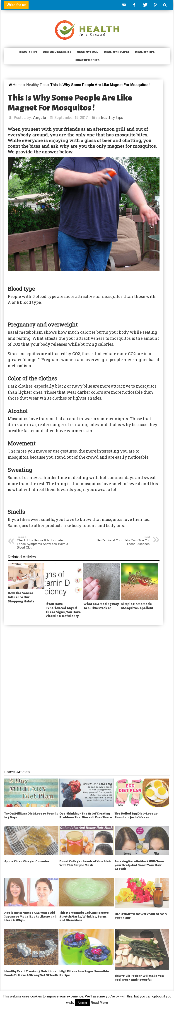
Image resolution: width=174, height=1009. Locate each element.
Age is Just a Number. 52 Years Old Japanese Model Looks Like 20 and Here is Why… (30, 916)
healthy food (88, 51)
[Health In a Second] (87, 29)
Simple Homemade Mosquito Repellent (137, 606)
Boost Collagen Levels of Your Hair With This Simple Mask (85, 863)
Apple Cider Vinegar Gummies (26, 861)
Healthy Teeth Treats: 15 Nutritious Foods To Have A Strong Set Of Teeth (31, 973)
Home (17, 85)
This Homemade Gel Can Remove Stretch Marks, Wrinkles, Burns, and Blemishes (84, 916)
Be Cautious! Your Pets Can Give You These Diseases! (123, 541)
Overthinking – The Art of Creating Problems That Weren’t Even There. (86, 815)
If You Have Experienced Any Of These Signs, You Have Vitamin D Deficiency (63, 610)
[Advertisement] (87, 695)
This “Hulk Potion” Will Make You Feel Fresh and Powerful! (139, 977)
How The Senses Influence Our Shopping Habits (21, 597)
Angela (39, 117)
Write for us (16, 5)
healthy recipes (117, 51)
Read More (99, 1002)
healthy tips (145, 51)
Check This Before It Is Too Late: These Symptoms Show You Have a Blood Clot (42, 542)
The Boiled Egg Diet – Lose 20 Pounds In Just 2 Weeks (136, 815)
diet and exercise (57, 51)
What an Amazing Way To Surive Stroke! (101, 606)
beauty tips (28, 51)
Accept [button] (82, 1002)
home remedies (87, 60)
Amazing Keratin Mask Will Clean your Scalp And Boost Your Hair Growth (139, 865)
